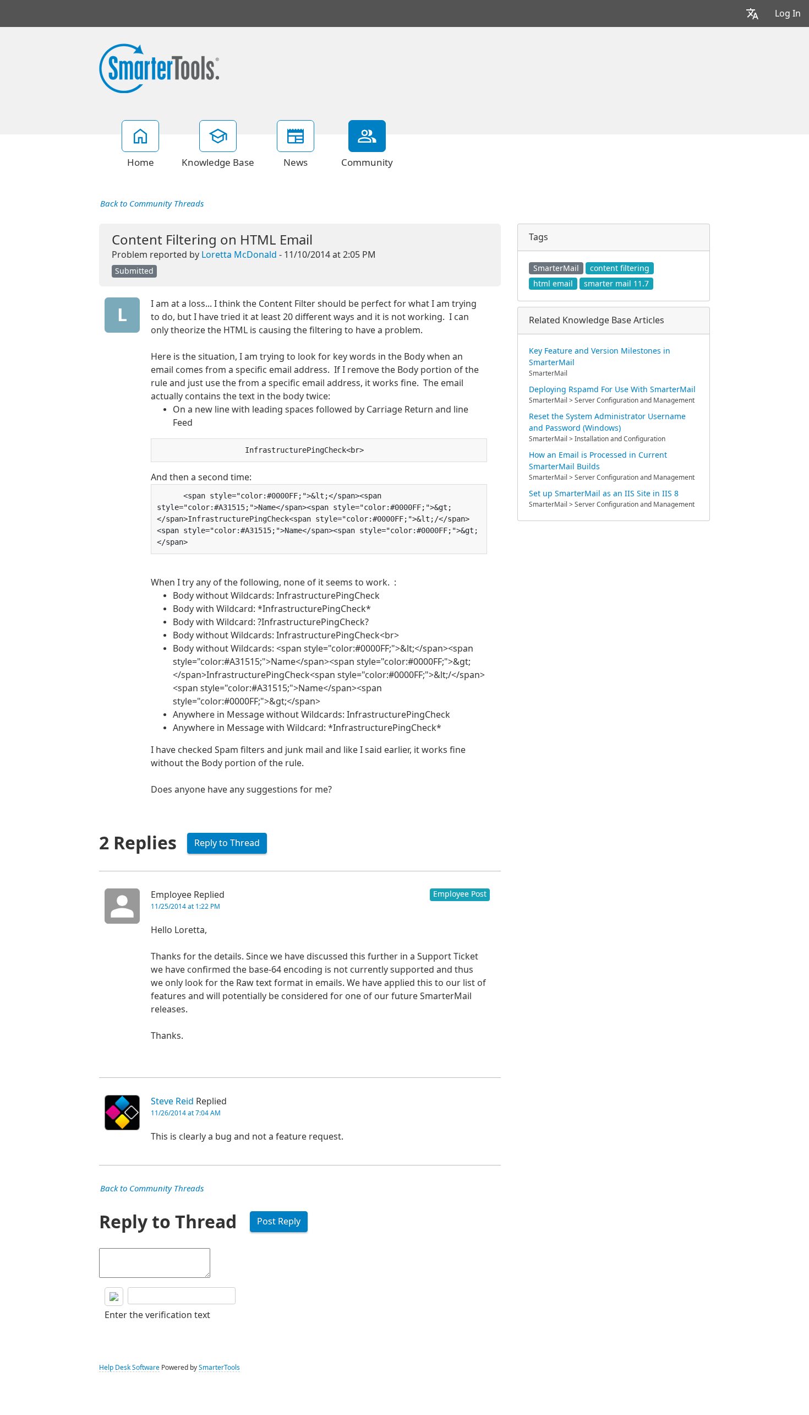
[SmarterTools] (159, 67)
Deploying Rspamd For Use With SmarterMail (612, 389)
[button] (752, 13)
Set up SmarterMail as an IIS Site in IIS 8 (604, 493)
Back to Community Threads (152, 204)
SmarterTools (219, 1367)
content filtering (619, 268)
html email (553, 283)
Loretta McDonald (239, 255)
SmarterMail (556, 268)
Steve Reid (172, 1101)
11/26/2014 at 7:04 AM (186, 1113)
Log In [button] (788, 13)
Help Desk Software (129, 1367)
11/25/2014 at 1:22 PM (185, 906)
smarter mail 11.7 (616, 283)
